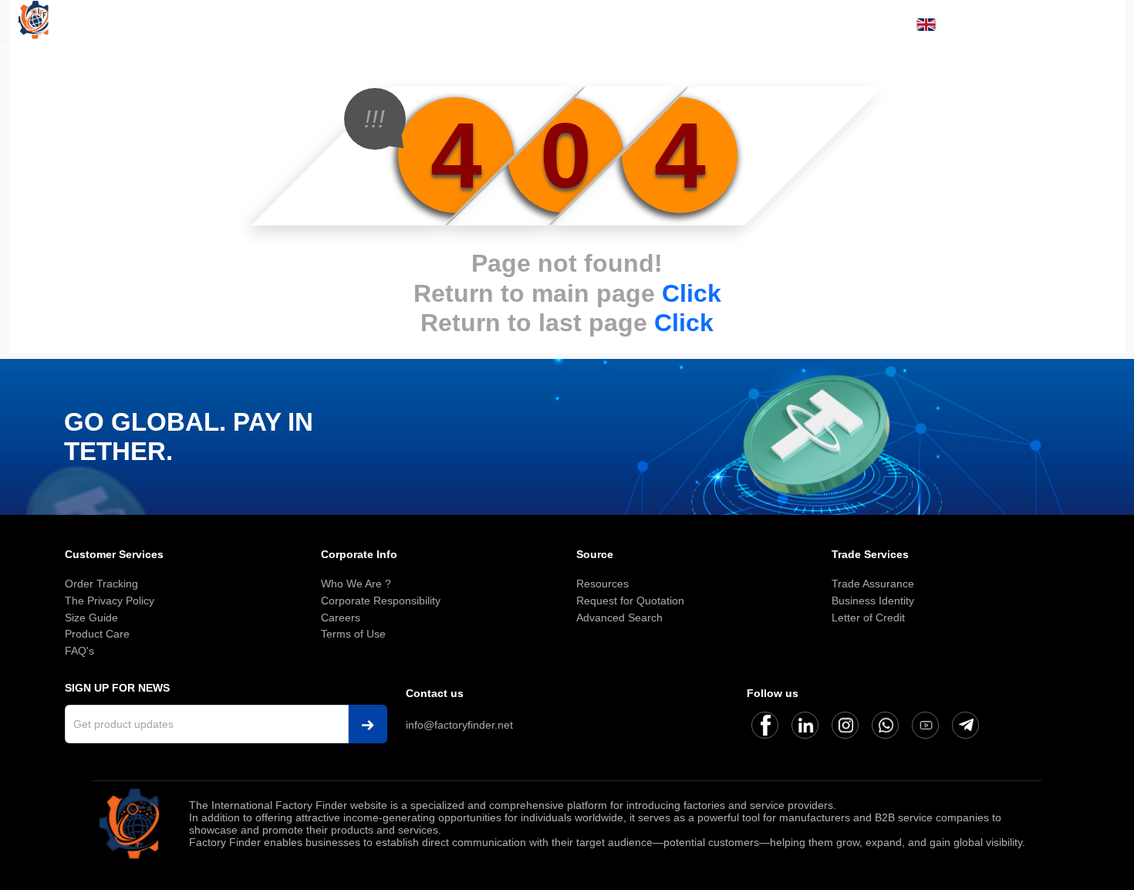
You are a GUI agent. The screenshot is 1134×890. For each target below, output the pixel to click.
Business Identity (873, 600)
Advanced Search (619, 617)
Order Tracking (101, 583)
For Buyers (745, 70)
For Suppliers (831, 70)
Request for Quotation (630, 600)
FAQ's (79, 651)
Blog (993, 70)
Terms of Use (353, 634)
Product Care (97, 634)
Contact (1085, 70)
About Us (670, 70)
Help (1034, 70)
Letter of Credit (868, 617)
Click (691, 293)
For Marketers (925, 70)
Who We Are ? (356, 583)
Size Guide (91, 617)
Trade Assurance (873, 583)
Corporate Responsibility (380, 600)
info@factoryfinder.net (459, 725)
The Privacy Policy (109, 600)
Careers (340, 617)
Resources (602, 583)
